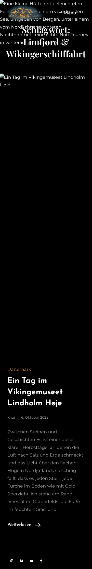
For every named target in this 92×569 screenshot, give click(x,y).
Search (82, 12)
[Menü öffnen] (66, 12)
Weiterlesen (19, 525)
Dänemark (19, 369)
